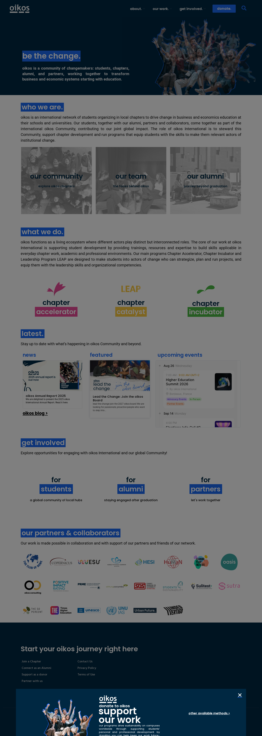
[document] (131, 368)
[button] (239, 695)
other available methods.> (209, 713)
